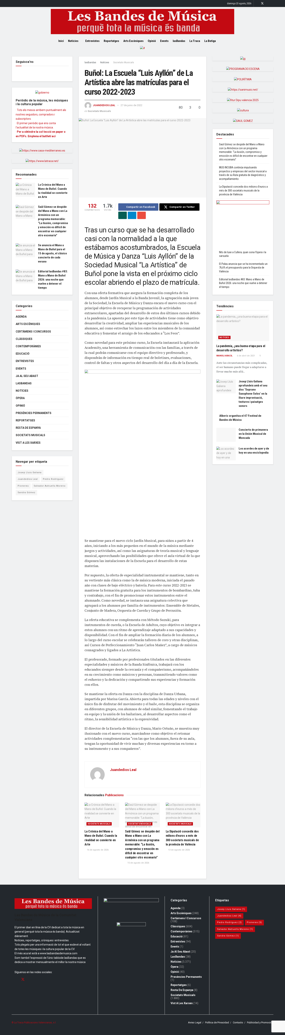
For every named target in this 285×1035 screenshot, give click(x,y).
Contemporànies (28, 346)
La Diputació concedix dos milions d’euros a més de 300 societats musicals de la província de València (243, 190)
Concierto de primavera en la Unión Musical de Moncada (253, 434)
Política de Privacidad (217, 1022)
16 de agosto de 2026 (97, 850)
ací (54, 136)
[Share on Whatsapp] (122, 215)
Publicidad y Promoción (260, 1022)
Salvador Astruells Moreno (50, 486)
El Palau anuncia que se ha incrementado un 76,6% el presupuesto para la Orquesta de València (243, 267)
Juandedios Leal (104, 105)
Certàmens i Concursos (33, 331)
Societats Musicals (123, 62)
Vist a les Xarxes (28, 442)
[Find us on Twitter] (262, 3)
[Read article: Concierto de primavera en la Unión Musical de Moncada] (226, 435)
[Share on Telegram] (132, 215)
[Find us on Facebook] (257, 3)
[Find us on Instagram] (267, 3)
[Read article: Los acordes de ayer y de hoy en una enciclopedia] (226, 454)
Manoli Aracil (224, 355)
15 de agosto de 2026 (138, 863)
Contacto (238, 1022)
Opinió (152, 41)
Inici (61, 41)
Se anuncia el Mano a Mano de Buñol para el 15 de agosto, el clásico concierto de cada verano (52, 253)
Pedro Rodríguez (53, 479)
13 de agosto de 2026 (179, 850)
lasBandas (179, 41)
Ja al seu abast (27, 376)
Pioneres (23, 486)
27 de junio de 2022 (131, 105)
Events (164, 41)
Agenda (21, 316)
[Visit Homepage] (142, 21)
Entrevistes (92, 41)
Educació (22, 353)
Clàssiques (24, 338)
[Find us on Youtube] (272, 3)
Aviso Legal (194, 1022)
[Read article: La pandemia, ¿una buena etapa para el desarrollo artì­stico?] (242, 327)
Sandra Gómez (26, 492)
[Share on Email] (141, 215)
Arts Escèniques (133, 41)
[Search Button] (225, 41)
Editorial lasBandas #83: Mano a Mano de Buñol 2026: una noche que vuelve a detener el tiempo (53, 279)
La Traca (194, 41)
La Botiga (210, 41)
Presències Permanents (33, 413)
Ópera (20, 398)
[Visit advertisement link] (142, 51)
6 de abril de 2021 (245, 355)
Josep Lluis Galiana (29, 472)
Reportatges (111, 41)
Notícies (73, 41)
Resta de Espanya (28, 427)
